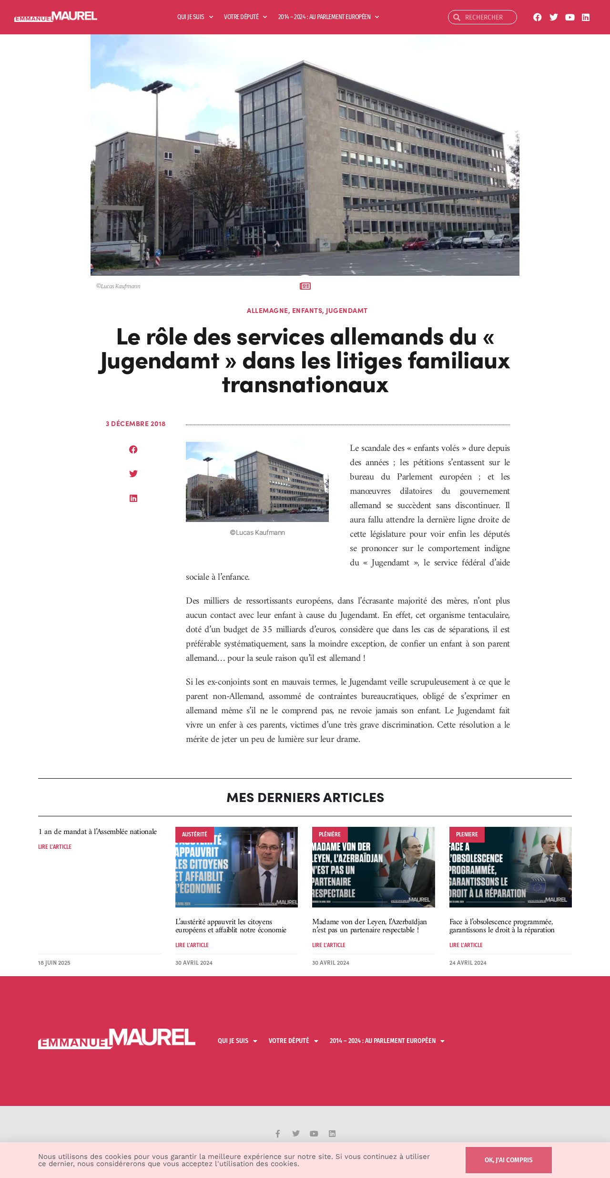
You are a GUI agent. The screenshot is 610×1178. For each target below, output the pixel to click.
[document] (305, 589)
